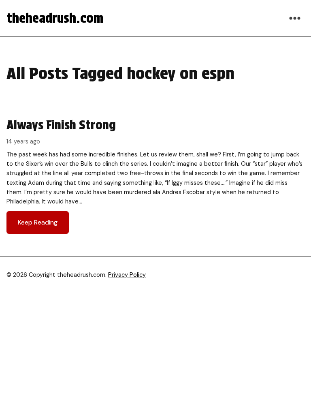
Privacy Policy (127, 274)
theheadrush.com (54, 18)
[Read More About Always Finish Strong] (155, 175)
